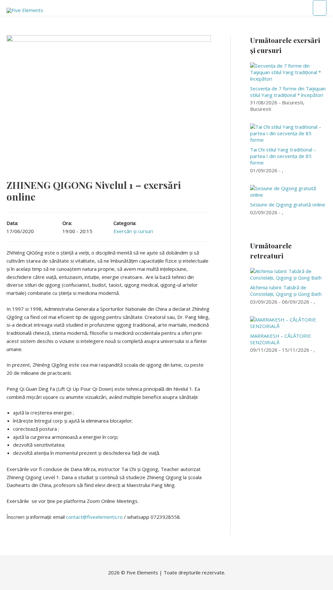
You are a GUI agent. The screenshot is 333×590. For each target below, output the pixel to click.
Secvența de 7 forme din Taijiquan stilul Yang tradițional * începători (288, 91)
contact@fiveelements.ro (94, 517)
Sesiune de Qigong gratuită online (287, 204)
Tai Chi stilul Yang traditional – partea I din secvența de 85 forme (283, 156)
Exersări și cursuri (133, 231)
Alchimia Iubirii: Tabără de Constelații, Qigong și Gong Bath (286, 290)
